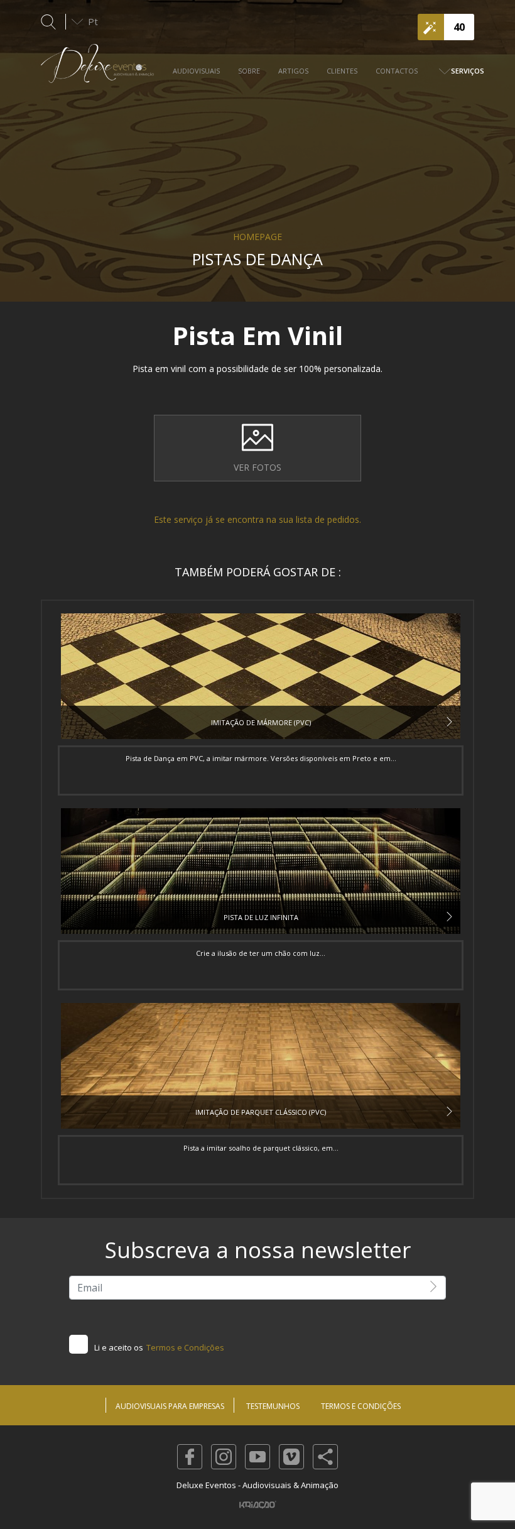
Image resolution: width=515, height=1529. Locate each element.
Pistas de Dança (257, 259)
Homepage (257, 237)
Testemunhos (273, 1406)
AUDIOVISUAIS (196, 70)
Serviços (467, 70)
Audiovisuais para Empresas (170, 1406)
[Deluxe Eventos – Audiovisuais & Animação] (97, 69)
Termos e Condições (185, 1347)
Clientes (342, 70)
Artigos (293, 70)
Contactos (397, 70)
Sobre (249, 70)
